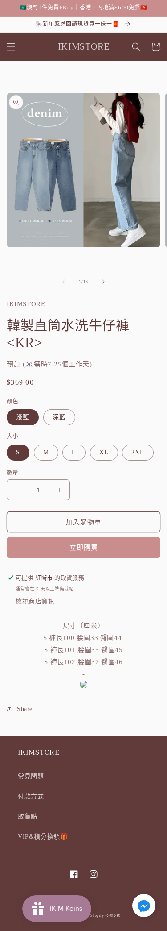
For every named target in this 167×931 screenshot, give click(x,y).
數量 (13, 472)
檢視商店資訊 (35, 601)
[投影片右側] (103, 281)
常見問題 (31, 776)
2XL (137, 452)
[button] (11, 47)
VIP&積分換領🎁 (43, 836)
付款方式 (31, 796)
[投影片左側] (63, 281)
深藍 (59, 417)
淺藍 (22, 417)
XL (104, 452)
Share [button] (25, 709)
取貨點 (27, 816)
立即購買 (83, 547)
